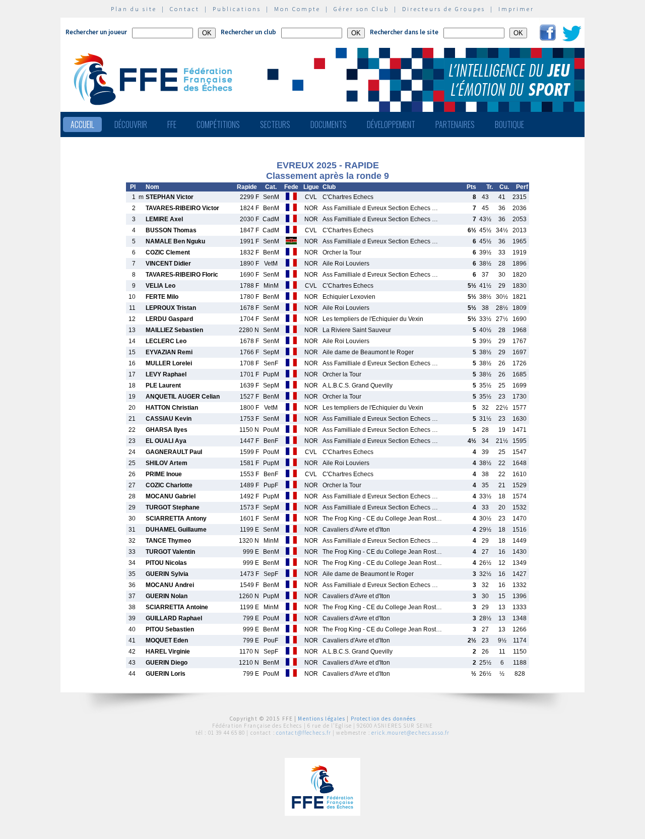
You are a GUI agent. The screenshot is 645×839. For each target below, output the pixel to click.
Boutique (509, 124)
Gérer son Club (361, 9)
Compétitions (218, 124)
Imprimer (516, 9)
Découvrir (130, 124)
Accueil (82, 124)
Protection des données (383, 718)
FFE (171, 124)
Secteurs (275, 124)
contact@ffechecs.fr (303, 732)
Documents (328, 124)
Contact (185, 9)
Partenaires (455, 124)
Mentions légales (321, 718)
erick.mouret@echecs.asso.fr (410, 732)
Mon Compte (297, 9)
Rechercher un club (248, 32)
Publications (237, 9)
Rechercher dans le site (404, 32)
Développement (391, 124)
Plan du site (134, 9)
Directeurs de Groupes (443, 9)
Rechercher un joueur (96, 32)
